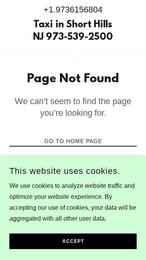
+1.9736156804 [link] (73, 9)
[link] (73, 31)
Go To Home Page (73, 141)
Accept (73, 241)
